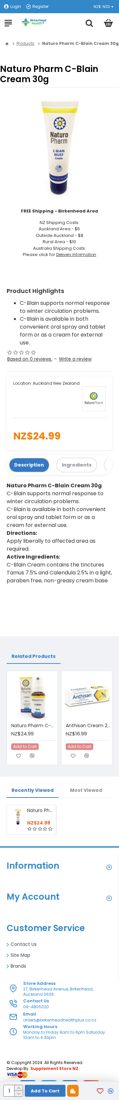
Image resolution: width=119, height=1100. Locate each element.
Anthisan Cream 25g (88, 725)
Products (25, 43)
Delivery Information (76, 254)
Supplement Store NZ (54, 1068)
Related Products (34, 656)
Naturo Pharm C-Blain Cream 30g (40, 810)
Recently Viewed (33, 790)
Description (29, 465)
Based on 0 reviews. (29, 359)
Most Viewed (86, 790)
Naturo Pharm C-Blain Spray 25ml (33, 725)
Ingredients (77, 465)
